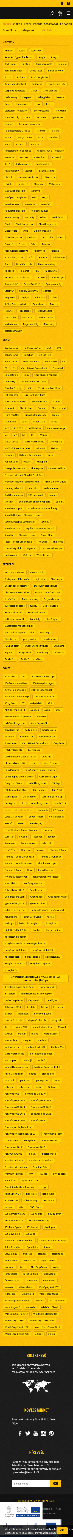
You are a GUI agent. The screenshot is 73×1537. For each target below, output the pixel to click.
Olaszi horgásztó (47, 224)
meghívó (27, 1040)
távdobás (10, 1267)
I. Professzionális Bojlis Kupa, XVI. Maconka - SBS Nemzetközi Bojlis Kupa (36, 978)
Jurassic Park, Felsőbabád (18, 150)
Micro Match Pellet (34, 441)
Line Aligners (53, 619)
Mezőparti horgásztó (16, 197)
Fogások (66, 24)
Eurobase (47, 830)
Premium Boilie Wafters (41, 1160)
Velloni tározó (46, 317)
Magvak (62, 1027)
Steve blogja (11, 1253)
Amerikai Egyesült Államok (19, 57)
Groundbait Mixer (57, 896)
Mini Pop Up (55, 441)
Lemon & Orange (56, 428)
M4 (32, 434)
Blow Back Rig (12, 729)
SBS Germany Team (15, 1213)
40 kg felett (36, 703)
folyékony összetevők (16, 876)
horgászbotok (12, 956)
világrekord (28, 1293)
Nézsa (43, 217)
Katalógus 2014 (13, 1007)
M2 (15, 434)
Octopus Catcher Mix (30, 454)
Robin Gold (48, 1193)
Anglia (41, 57)
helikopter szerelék (14, 619)
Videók (17, 24)
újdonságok (50, 1273)
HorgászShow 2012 (15, 963)
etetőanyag (36, 823)
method (42, 1040)
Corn (26, 374)
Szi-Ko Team (11, 1260)
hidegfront (51, 923)
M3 (24, 434)
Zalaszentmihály (13, 330)
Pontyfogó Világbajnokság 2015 (21, 1133)
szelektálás (57, 1253)
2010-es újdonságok (15, 689)
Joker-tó (34, 144)
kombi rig (35, 619)
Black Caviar (11, 361)
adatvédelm (12, 1532)
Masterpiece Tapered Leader (19, 632)
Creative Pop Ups (14, 388)
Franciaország (12, 117)
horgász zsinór (53, 930)
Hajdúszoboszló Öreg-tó (17, 130)
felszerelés (10, 843)
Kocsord (56, 157)
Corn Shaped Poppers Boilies (40, 769)
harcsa (50, 916)
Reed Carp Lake (24, 264)
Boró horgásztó (39, 77)
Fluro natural (59, 408)
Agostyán (36, 50)
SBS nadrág (36, 1213)
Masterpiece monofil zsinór (19, 625)
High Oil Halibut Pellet (16, 930)
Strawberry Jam (27, 535)
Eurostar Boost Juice (34, 394)
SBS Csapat (51, 24)
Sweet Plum (47, 535)
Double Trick (60, 803)
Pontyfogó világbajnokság (18, 1127)
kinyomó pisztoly (37, 1020)
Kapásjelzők (34, 1000)
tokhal (55, 1267)
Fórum (37, 24)
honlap (36, 930)
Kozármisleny (12, 170)
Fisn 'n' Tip (10, 850)
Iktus (40, 137)
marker (22, 1033)
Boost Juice (10, 743)
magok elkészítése (42, 1027)
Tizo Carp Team (39, 1267)
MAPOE (8, 1033)
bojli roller (40, 579)
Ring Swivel (25, 652)
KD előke (31, 1007)
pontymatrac (30, 639)
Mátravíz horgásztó (15, 190)
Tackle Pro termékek (31, 659)
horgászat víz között (42, 950)
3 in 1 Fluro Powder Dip (17, 696)
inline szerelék (47, 986)
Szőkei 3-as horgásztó (16, 304)
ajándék (34, 709)
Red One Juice (51, 488)
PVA (31, 1173)
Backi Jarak (10, 63)
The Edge (42, 541)
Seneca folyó (57, 277)
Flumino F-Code (58, 850)
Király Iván (57, 1020)
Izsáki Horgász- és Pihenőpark (36, 993)
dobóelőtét (10, 599)
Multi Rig (44, 632)
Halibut (54, 421)
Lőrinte (8, 184)
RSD (37, 270)
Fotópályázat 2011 (33, 883)
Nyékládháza (59, 217)
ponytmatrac (50, 639)
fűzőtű (33, 605)
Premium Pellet (41, 1167)
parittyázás (42, 1080)
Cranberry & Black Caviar (34, 381)
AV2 (59, 348)
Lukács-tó (23, 184)
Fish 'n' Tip (46, 843)
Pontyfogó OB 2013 (41, 1100)
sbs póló (40, 277)
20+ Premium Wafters (16, 683)
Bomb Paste (26, 736)
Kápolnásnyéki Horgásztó (50, 150)
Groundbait (36, 896)
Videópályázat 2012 (49, 1287)
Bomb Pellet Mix (46, 736)
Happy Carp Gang (32, 916)
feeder (51, 836)
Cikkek (7, 24)
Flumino (42, 408)
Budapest (37, 84)
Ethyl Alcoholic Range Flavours (21, 830)
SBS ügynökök (36, 495)
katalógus (51, 1000)
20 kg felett (10, 676)
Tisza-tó (9, 310)
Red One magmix (14, 495)
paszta (57, 1080)
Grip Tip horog (50, 605)
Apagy (54, 57)
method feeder (12, 1047)
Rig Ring (9, 652)
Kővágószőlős (43, 164)
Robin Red (49, 1200)
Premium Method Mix (16, 1167)
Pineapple (41, 461)
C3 (14, 368)
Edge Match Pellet (14, 816)
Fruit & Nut (10, 421)
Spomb (47, 1247)
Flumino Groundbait (50, 856)
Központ (28, 170)
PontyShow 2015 (13, 1153)
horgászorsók (32, 956)
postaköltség (49, 1153)
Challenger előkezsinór (17, 585)
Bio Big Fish (45, 354)
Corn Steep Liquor (48, 776)
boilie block (31, 729)
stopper (42, 1253)
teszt (22, 1267)
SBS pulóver (54, 1213)
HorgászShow (25, 137)
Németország (12, 217)
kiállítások (23, 1013)
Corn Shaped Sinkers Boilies (19, 776)
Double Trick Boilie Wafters (18, 810)
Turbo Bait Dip (30, 1273)
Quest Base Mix (30, 1180)
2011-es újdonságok (41, 689)
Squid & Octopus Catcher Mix (20, 521)
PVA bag (43, 1173)
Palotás (46, 244)
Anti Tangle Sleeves (15, 572)
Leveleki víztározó (28, 177)
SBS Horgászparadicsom (17, 277)
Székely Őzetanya (28, 290)
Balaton (26, 63)
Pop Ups (32, 1153)
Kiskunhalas (40, 157)
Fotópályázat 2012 (14, 890)
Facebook (37, 836)
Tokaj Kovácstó (44, 310)
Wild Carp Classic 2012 (16, 1313)
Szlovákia (40, 297)
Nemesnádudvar (39, 210)
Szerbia (47, 290)
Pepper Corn (11, 461)
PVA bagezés (59, 1173)
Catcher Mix (34, 749)
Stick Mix (27, 1253)
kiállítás (8, 1013)
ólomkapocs (11, 639)
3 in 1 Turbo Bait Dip (44, 696)
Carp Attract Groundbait (34, 368)
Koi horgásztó (22, 164)
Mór (34, 197)
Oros (61, 237)
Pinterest (52, 1087)
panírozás (25, 1080)
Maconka (38, 184)
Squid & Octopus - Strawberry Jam (22, 515)
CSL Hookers (11, 394)
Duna (7, 104)
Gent (27, 117)
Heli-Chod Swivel (13, 612)
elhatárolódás (56, 816)
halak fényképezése (15, 910)
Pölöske (55, 250)
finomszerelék (28, 843)
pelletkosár (24, 1087)
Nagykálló (29, 204)
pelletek (9, 1087)
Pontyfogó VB (38, 1120)
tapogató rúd (48, 1260)
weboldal (30, 1307)
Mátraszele (54, 184)
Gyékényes (57, 117)
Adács (22, 50)
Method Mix (57, 1047)
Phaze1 (27, 461)
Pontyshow (30, 1140)
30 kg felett (10, 703)
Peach (50, 454)
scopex (53, 495)
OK (62, 1530)
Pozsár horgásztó (14, 257)
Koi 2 (7, 164)
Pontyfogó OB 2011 (15, 1100)
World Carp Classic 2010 (42, 1320)
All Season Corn (33, 348)
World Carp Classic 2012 (47, 1327)
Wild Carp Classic (50, 1307)
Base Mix (41, 716)
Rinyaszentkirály (46, 264)
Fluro (30, 870)
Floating (25, 850)
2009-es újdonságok (43, 683)
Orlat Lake (47, 237)
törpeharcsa (11, 1273)
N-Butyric (41, 448)
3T (23, 703)
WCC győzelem (57, 1300)
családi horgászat (37, 783)
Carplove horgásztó (15, 90)
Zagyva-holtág (30, 324)
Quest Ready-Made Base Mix (19, 1187)
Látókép (9, 177)
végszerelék (49, 1280)
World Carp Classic (14, 1320)
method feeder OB (36, 1047)
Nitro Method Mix (14, 1073)
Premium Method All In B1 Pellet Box (24, 475)
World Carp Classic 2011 (17, 1327)
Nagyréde (46, 204)
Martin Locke (51, 1033)
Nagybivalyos (12, 204)
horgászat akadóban (15, 936)
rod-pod (9, 1207)
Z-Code (39, 1333)
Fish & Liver (26, 408)
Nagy (45, 197)
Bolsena (21, 77)
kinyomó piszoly (42, 1013)
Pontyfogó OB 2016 (15, 1113)
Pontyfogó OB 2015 (41, 1107)
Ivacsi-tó (53, 137)
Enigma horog (51, 599)
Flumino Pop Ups (47, 863)
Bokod (8, 77)
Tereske (54, 304)
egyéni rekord (36, 816)
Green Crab (39, 421)
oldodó (32, 1073)
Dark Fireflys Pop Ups (52, 796)
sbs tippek (49, 1227)
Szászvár (9, 290)
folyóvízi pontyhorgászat (46, 876)
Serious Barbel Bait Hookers (19, 1240)
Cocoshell (58, 368)
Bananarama (11, 354)
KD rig (44, 1007)
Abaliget (9, 50)
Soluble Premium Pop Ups (52, 1240)
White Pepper (43, 555)
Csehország (11, 97)
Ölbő (25, 230)
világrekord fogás (49, 1293)
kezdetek (58, 1007)
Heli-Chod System (37, 612)
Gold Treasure (37, 890)
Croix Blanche (50, 90)
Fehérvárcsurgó (40, 110)
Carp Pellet (59, 743)
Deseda (60, 97)
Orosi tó (9, 244)
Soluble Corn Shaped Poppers (34, 501)
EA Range (58, 810)
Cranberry (10, 381)
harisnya (9, 923)
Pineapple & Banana (15, 468)
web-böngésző (12, 1307)
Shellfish (9, 501)
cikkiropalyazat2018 (15, 763)
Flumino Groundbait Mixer (18, 863)
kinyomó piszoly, (13, 1020)
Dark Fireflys (29, 796)
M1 (6, 434)
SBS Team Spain (13, 1227)
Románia (24, 270)
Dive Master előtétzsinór (48, 592)
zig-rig (51, 1333)
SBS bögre (35, 1207)
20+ (24, 676)
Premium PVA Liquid (55, 481)
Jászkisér (20, 144)
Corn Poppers (51, 763)
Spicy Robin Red (13, 1247)
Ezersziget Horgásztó (16, 110)
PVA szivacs (10, 1180)
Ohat (7, 224)
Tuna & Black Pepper (52, 548)
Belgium (62, 63)
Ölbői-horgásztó (13, 237)
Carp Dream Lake (56, 84)
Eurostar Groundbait (15, 401)
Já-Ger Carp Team (14, 1000)
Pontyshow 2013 (36, 1147)
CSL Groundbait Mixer (49, 388)
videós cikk (10, 1293)
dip (22, 803)
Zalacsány (49, 324)
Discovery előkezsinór (45, 585)
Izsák (7, 144)
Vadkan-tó (27, 317)
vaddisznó (32, 1280)
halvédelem (11, 916)
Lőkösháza (49, 177)
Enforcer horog (30, 599)
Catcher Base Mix (13, 749)
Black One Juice (31, 361)
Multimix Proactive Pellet (17, 448)
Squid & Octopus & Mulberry (42, 508)
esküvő (8, 823)
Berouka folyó (55, 70)
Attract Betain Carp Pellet (18, 716)
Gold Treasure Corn (15, 896)
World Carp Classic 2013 (17, 1333)
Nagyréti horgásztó (15, 210)
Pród (31, 257)
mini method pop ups (40, 1053)
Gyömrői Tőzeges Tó (29, 124)
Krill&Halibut (35, 428)
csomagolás (11, 796)
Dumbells (43, 810)
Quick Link (59, 645)
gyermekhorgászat (15, 903)
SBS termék (33, 1227)
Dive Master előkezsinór (17, 592)
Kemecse (9, 157)
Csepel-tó (27, 97)
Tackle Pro (10, 659)
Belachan (28, 354)
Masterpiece (11, 1040)
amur (58, 709)
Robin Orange (30, 1200)
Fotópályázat (11, 883)
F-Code (56, 401)
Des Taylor (10, 803)
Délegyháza (44, 97)
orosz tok (10, 1080)
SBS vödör (31, 1233)
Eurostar (9, 836)
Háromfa (40, 130)
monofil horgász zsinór (17, 1067)
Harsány (55, 130)
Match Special (12, 441)
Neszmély (29, 217)
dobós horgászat (39, 803)
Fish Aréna (60, 110)
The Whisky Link (13, 548)
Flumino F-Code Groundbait (19, 856)
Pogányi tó (39, 250)
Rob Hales (31, 1193)
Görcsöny (41, 117)
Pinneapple (37, 468)
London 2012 (20, 1027)
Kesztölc (24, 157)
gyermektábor (38, 903)
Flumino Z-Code (13, 870)
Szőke (53, 297)
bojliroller (10, 736)
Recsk (8, 264)
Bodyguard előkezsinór (17, 579)
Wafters (27, 555)
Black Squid (51, 361)
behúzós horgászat (15, 723)
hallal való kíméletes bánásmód (47, 910)
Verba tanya (11, 324)
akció (47, 709)
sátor (21, 1207)
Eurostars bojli (39, 401)
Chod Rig (46, 756)
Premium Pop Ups (14, 1173)
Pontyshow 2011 (13, 1147)
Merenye (35, 190)
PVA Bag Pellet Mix (14, 488)
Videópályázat (26, 1287)
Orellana (31, 237)
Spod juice (32, 1247)
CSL (30, 388)
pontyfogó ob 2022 (41, 1113)
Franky (55, 414)
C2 (6, 368)
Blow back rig (37, 572)
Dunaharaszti (23, 104)
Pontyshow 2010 (50, 1140)
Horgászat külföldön (15, 950)
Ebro (38, 104)
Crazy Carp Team (13, 783)
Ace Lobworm (12, 348)
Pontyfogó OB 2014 (15, 1107)
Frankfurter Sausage (35, 414)
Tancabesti (38, 304)
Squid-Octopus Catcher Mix (40, 528)
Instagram (10, 993)
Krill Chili (18, 428)
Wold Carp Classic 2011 (45, 1313)
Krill (7, 428)
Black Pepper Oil (38, 723)
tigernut (31, 548)
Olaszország (11, 230)
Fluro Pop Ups (12, 414)
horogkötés (11, 970)
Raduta (43, 257)
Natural (55, 448)
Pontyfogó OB (12, 1093)
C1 (63, 361)
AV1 (49, 348)
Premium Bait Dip (14, 1160)
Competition (11, 374)
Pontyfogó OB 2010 (35, 1093)
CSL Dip (56, 783)
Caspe (34, 90)
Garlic (24, 421)
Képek (28, 24)
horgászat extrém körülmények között (25, 943)
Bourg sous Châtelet (15, 84)
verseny (9, 1287)
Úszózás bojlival (13, 1280)
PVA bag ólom (12, 645)
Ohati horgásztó (24, 224)
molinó (41, 1060)
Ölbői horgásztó (42, 230)
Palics (33, 244)
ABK (49, 703)
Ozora (22, 244)
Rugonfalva (51, 270)
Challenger (56, 579)
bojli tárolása (49, 729)
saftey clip (59, 652)
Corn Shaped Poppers (45, 374)
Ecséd (49, 104)
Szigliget (24, 297)
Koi (6, 1027)
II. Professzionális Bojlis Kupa (19, 986)
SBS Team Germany (39, 1220)
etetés (21, 823)
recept (43, 1187)
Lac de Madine (46, 170)
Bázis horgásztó (44, 63)
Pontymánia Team (52, 1133)
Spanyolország (53, 284)
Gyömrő (9, 124)
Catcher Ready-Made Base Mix (20, 756)
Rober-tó (9, 270)
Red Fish (33, 488)
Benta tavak (36, 70)
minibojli (27, 1060)
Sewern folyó (11, 284)
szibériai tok (29, 1260)
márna (34, 1033)
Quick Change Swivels (36, 645)
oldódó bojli (48, 1073)
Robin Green (11, 1200)
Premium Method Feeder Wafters (22, 481)
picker (39, 1087)
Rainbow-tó (58, 257)
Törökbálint (11, 317)
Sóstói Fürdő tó (32, 284)
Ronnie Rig (42, 652)
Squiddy (9, 535)
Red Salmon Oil (13, 1193)
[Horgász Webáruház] (8, 5)
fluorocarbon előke (15, 605)
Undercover (11, 555)
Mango (43, 434)
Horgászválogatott (40, 963)
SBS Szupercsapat (14, 1220)
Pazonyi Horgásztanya (16, 250)
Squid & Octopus (13, 508)
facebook (9, 408)
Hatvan (8, 137)
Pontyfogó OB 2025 (15, 1120)
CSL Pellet (57, 790)
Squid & (60, 501)
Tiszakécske (24, 310)
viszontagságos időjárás (17, 1300)
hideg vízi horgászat (29, 923)
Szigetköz (10, 297)
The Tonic (58, 541)
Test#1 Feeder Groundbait (18, 541)
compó (34, 763)
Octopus (9, 454)
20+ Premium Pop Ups (43, 676)
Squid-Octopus (12, 528)
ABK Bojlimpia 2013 (15, 709)
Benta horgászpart (14, 70)
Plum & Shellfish (56, 468)
